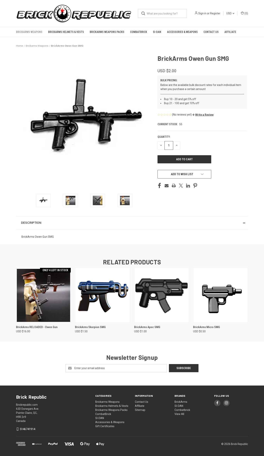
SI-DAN (157, 31)
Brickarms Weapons (29, 31)
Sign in (202, 13)
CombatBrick (138, 31)
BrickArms (181, 401)
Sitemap (140, 409)
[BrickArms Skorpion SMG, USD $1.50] (102, 295)
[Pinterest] (195, 185)
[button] (203, 114)
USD (229, 13)
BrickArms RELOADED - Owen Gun (37, 327)
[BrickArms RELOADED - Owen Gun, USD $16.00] (43, 295)
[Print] (174, 185)
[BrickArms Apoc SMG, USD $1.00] (161, 295)
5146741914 (27, 429)
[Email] (167, 185)
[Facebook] (159, 185)
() (246, 13)
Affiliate (230, 31)
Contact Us (211, 31)
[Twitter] (181, 185)
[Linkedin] (188, 185)
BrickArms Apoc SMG (147, 327)
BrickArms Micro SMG (206, 327)
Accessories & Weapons (182, 31)
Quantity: (164, 136)
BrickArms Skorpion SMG (90, 327)
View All (179, 414)
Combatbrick (182, 409)
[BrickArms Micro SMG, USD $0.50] (220, 295)
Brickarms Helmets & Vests (66, 31)
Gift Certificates (104, 426)
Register (215, 13)
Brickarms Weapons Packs (107, 31)
